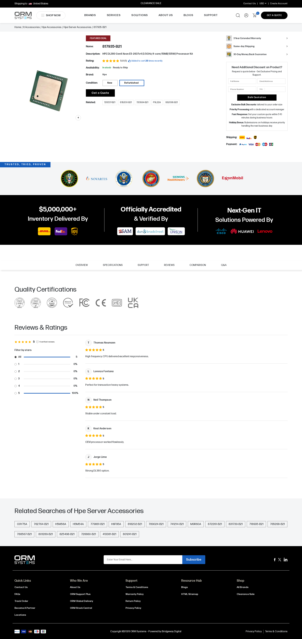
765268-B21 (277, 524)
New (109, 83)
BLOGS (188, 15)
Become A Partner (24, 608)
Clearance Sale (245, 594)
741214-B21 (177, 524)
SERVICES (114, 15)
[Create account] (246, 15)
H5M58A (60, 524)
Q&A (223, 265)
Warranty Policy (135, 594)
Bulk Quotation (257, 97)
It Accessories (31, 27)
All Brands (243, 587)
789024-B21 (156, 524)
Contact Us (249, 3)
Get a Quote (100, 93)
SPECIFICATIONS (113, 265)
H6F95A (116, 524)
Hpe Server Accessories (77, 27)
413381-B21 (109, 534)
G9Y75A (22, 524)
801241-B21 (130, 534)
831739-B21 (236, 524)
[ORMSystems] (279, 559)
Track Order (21, 601)
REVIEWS (169, 265)
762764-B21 (41, 524)
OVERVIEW (82, 265)
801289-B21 (45, 534)
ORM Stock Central (81, 608)
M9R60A (195, 524)
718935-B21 (256, 524)
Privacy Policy (133, 608)
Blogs (184, 587)
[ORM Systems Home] (23, 15)
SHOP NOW (53, 15)
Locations (20, 615)
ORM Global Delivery (81, 601)
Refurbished (131, 83)
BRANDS (90, 15)
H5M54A (78, 524)
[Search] (237, 15)
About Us (75, 587)
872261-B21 (215, 524)
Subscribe (193, 560)
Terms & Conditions (137, 587)
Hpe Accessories (52, 27)
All (19, 356)
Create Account (279, 3)
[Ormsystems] (275, 559)
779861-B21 (97, 524)
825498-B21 (67, 534)
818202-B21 (135, 524)
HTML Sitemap (189, 594)
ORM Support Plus (80, 594)
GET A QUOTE (274, 15)
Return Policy (133, 601)
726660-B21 (88, 534)
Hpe (104, 74)
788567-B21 (24, 534)
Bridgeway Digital (171, 631)
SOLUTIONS (139, 15)
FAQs (17, 594)
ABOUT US (166, 15)
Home (17, 27)
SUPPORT (211, 15)
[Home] (24, 559)
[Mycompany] (286, 560)
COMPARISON (198, 265)
